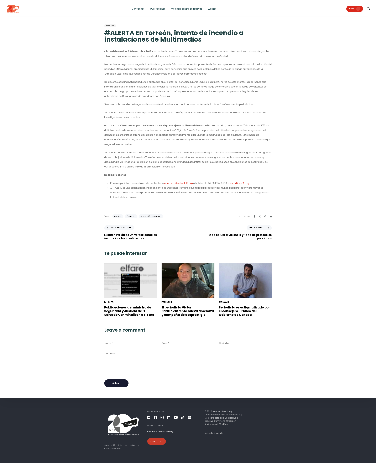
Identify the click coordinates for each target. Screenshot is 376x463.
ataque (117, 216)
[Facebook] (254, 216)
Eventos (212, 8)
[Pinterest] (265, 216)
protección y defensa (151, 216)
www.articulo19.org (238, 183)
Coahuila (131, 216)
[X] (260, 216)
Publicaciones (157, 8)
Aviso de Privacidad (214, 433)
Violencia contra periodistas (186, 8)
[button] (368, 9)
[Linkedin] (271, 216)
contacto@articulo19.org (178, 183)
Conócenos (138, 8)
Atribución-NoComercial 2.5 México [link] (221, 422)
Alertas (110, 26)
